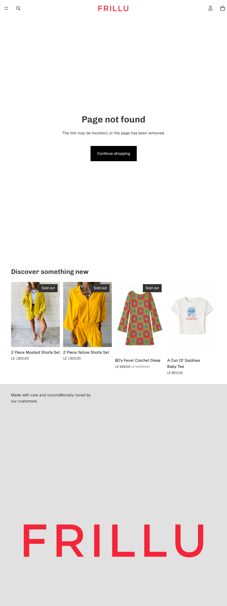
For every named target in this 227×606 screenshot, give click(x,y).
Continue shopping (113, 153)
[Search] (18, 8)
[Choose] (207, 346)
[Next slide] (54, 314)
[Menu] (6, 8)
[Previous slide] (17, 314)
